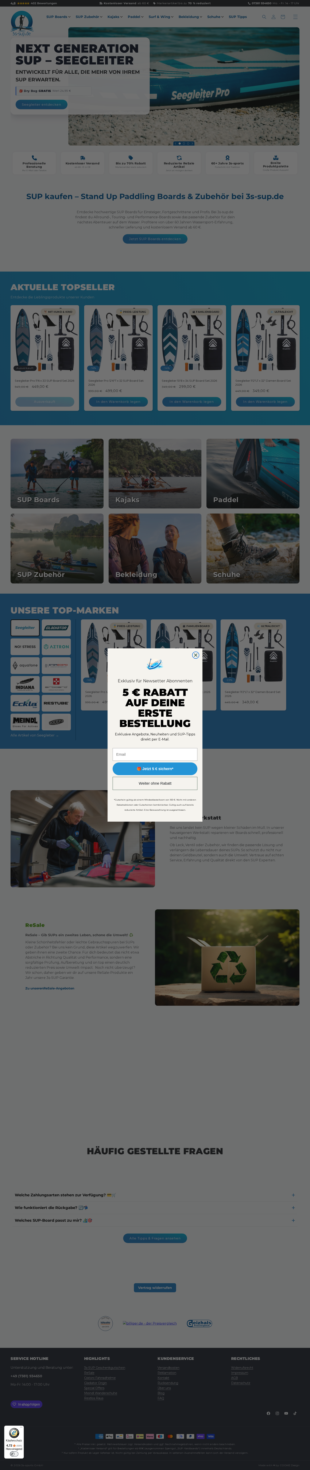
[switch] (14, 1453)
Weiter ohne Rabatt (155, 783)
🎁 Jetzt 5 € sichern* (155, 769)
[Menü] (21, 1428)
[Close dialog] (195, 655)
